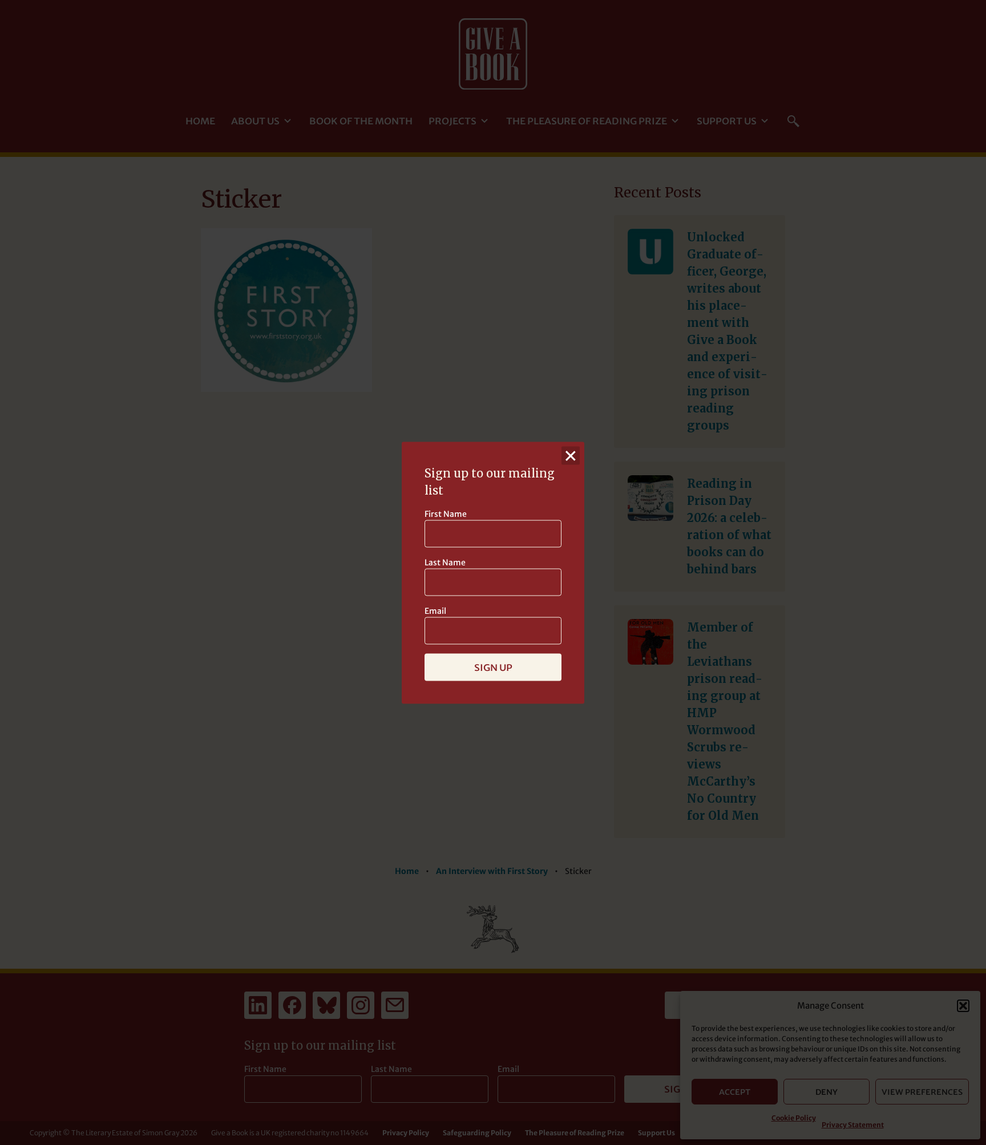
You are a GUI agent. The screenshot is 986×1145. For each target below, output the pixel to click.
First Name (446, 513)
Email (435, 610)
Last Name (445, 562)
